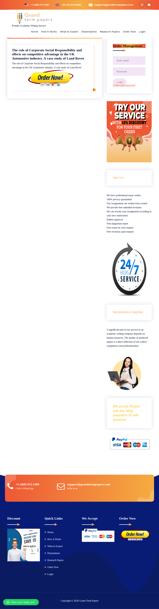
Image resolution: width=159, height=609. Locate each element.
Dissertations (53, 553)
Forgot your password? (124, 85)
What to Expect (55, 546)
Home (50, 532)
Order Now (53, 567)
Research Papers (55, 560)
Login (50, 574)
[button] (21, 602)
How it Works (54, 539)
